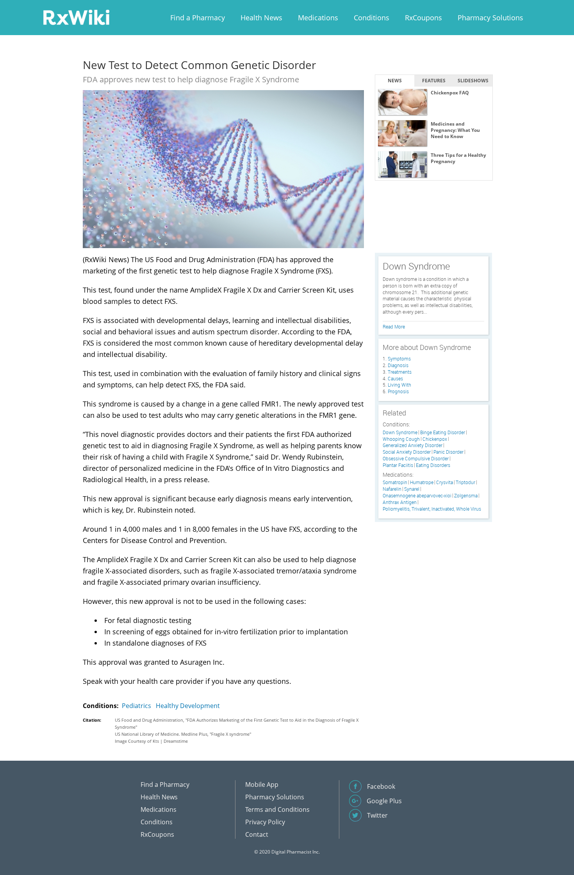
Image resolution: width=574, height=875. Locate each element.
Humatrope (421, 482)
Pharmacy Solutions (490, 17)
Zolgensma (466, 495)
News (395, 80)
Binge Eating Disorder (442, 432)
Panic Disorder (448, 452)
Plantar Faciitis (398, 465)
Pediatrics (136, 705)
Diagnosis (398, 365)
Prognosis (398, 391)
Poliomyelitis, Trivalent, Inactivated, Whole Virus (432, 509)
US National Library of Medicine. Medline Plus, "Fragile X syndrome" (183, 734)
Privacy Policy (265, 822)
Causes (395, 378)
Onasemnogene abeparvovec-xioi (417, 495)
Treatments (400, 372)
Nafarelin (392, 489)
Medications (318, 17)
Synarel (411, 489)
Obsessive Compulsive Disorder (416, 458)
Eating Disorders (433, 465)
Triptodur (465, 482)
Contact (256, 834)
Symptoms (399, 358)
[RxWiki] (76, 17)
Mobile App (261, 784)
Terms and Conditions (277, 809)
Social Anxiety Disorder (407, 452)
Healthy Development (188, 705)
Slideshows (473, 80)
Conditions (371, 17)
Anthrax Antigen (400, 502)
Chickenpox (434, 439)
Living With (399, 385)
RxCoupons (423, 17)
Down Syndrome (400, 432)
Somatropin (395, 482)
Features (434, 80)
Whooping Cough (401, 439)
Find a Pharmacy (197, 17)
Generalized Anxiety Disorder (412, 445)
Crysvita (444, 482)
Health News (261, 17)
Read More (394, 326)
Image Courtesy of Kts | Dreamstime (151, 741)
